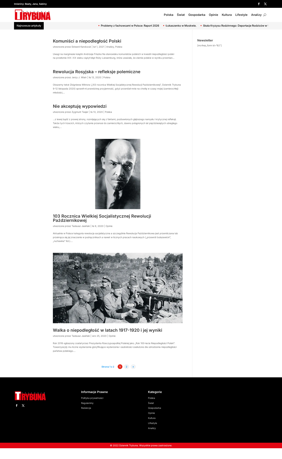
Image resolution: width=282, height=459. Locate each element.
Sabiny (43, 3)
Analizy (256, 14)
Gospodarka (196, 14)
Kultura (227, 14)
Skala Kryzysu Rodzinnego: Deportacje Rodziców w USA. (220, 25)
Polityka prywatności (92, 398)
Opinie (213, 14)
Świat (181, 14)
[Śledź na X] (265, 4)
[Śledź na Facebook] (258, 4)
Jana (35, 3)
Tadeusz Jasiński (81, 226)
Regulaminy (87, 403)
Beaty (28, 3)
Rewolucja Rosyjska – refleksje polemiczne (96, 71)
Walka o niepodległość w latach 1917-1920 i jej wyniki (107, 330)
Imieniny (19, 3)
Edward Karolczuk (81, 46)
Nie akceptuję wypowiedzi (80, 106)
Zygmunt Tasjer (80, 112)
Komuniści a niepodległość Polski (87, 41)
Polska (168, 14)
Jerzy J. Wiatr (79, 77)
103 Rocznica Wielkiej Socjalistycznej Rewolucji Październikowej (102, 218)
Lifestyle (241, 14)
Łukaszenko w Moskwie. (162, 25)
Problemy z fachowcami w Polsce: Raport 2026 (111, 25)
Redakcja (86, 408)
